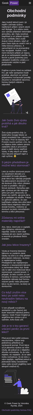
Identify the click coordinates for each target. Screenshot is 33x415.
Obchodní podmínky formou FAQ (16, 410)
